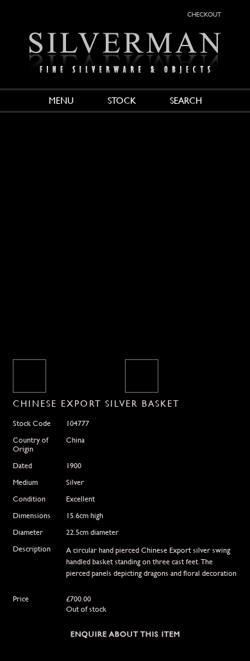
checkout (204, 13)
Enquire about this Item (125, 634)
